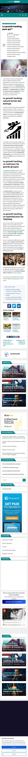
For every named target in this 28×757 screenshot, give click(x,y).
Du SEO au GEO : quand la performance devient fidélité (13, 387)
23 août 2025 (7, 693)
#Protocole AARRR (20, 52)
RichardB (11, 33)
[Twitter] (14, 306)
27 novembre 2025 (8, 649)
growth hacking (18, 84)
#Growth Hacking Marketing (13, 44)
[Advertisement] (14, 576)
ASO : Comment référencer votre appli (11, 463)
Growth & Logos (8, 6)
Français (14, 23)
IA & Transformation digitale (8, 550)
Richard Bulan (15, 278)
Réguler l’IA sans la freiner (8, 449)
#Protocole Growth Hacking (13, 54)
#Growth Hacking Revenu (13, 50)
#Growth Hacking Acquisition (14, 40)
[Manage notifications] (2, 755)
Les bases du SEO (6, 488)
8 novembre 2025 (8, 664)
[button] (20, 15)
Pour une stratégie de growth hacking (11, 470)
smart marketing (17, 272)
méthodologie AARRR (9, 170)
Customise (14, 750)
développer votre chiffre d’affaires (16, 230)
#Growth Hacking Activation (13, 42)
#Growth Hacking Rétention (13, 48)
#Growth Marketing (11, 52)
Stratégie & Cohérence (7, 553)
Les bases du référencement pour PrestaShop (13, 474)
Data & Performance (7, 543)
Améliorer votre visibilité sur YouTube (20, 342)
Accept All (14, 747)
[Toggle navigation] (25, 15)
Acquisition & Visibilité (7, 23)
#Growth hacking (11, 36)
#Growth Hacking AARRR (13, 38)
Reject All (14, 754)
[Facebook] (9, 306)
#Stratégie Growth (11, 56)
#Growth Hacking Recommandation (15, 46)
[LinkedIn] (19, 306)
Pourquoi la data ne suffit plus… (12, 401)
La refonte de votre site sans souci (10, 467)
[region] (14, 746)
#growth (17, 34)
